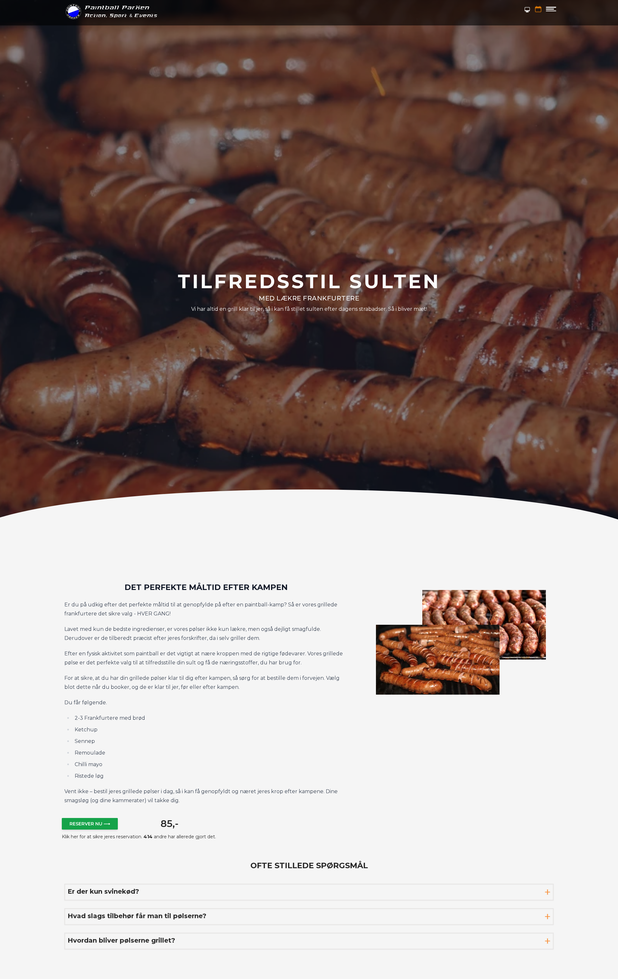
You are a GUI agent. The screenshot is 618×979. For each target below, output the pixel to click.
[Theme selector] (527, 9)
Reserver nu (90, 824)
